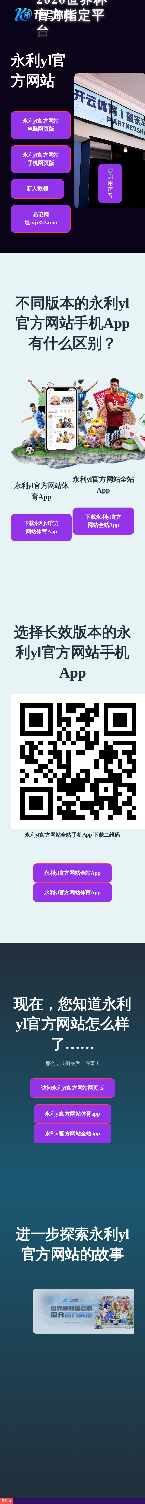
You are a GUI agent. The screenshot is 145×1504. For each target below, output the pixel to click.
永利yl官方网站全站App (72, 873)
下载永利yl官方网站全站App (103, 521)
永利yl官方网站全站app (72, 1133)
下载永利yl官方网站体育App (41, 527)
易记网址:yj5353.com (41, 218)
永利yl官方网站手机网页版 (41, 159)
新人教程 (37, 188)
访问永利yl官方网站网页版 (72, 1088)
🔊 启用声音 (110, 183)
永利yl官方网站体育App (72, 892)
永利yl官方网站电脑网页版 (41, 125)
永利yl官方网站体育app (72, 1114)
